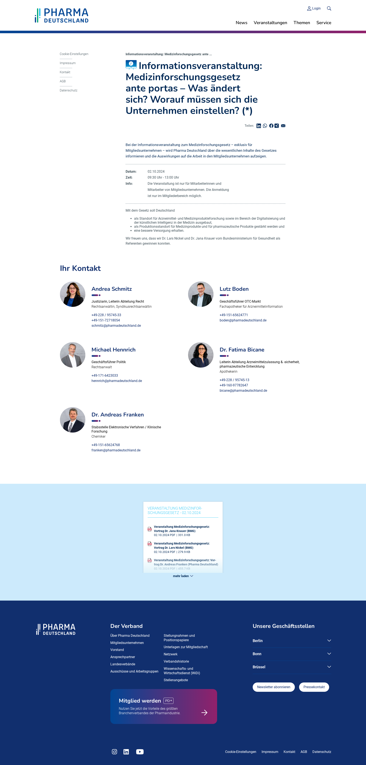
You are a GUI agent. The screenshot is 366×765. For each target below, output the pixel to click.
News (241, 23)
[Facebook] (272, 126)
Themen (302, 23)
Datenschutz (68, 90)
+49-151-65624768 (106, 445)
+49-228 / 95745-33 (106, 315)
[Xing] (277, 126)
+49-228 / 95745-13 (234, 380)
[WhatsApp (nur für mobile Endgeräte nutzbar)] (266, 126)
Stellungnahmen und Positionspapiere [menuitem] (179, 638)
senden (284, 126)
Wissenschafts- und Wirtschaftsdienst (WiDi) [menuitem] (182, 671)
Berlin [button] (258, 640)
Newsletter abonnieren (273, 687)
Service (323, 23)
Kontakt (65, 72)
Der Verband (126, 626)
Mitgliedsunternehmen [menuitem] (127, 643)
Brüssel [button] (259, 667)
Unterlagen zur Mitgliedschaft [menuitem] (186, 647)
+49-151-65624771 (234, 315)
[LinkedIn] (259, 126)
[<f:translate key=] (329, 8)
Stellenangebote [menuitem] (176, 680)
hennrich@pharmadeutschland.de (117, 381)
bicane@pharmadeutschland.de (243, 391)
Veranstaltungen (270, 23)
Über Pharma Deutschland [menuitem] (130, 636)
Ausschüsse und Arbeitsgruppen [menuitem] (134, 671)
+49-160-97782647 (234, 385)
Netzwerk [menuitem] (170, 654)
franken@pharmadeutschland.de (116, 450)
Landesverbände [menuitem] (122, 664)
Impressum (68, 63)
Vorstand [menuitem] (117, 650)
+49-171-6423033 (105, 376)
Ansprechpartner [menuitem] (122, 657)
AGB (63, 81)
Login (316, 8)
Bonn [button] (257, 654)
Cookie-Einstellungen (74, 54)
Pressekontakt (314, 687)
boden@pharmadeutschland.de (243, 320)
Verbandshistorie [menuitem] (176, 661)
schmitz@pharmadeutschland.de (116, 326)
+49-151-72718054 (106, 320)
